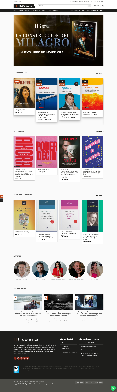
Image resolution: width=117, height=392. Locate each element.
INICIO (15, 10)
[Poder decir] (46, 152)
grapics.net (49, 384)
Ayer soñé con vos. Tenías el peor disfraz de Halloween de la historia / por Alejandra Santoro (28, 314)
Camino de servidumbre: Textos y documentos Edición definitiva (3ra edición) (91, 237)
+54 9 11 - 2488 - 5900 (87, 343)
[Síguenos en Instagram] (16, 1)
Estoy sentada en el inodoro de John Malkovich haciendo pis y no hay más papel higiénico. (89, 314)
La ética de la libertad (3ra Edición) (69, 234)
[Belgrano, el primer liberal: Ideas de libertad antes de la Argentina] (69, 94)
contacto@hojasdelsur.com (89, 346)
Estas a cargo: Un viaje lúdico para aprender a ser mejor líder (92, 172)
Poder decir (41, 171)
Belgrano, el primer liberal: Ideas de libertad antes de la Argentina (70, 114)
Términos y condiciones (36, 381)
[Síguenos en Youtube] (20, 1)
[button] (96, 5)
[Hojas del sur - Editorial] (24, 6)
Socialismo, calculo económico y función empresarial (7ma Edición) (46, 236)
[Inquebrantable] (24, 93)
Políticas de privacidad (21, 381)
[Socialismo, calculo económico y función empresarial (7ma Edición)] (46, 216)
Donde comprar (53, 10)
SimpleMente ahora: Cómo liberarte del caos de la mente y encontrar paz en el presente (24, 174)
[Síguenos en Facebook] (14, 1)
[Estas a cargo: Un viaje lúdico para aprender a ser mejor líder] (92, 152)
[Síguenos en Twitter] (19, 1)
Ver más (99, 73)
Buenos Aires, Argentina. (88, 350)
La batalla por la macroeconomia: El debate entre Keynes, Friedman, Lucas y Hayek (46, 115)
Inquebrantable (20, 111)
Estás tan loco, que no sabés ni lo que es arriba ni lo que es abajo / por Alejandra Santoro (58, 314)
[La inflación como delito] (24, 215)
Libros (21, 10)
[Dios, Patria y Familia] (92, 94)
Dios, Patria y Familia (89, 113)
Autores (27, 10)
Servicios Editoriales (39, 10)
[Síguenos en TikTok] (17, 1)
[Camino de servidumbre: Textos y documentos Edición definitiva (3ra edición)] (92, 216)
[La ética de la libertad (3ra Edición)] (69, 215)
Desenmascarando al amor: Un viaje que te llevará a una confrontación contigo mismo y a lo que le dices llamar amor (69, 174)
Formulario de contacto (69, 352)
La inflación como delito (22, 233)
